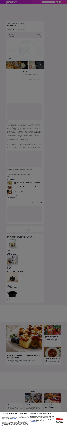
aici (2, 425)
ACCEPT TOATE (60, 418)
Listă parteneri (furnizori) (34, 421)
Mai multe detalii (13, 418)
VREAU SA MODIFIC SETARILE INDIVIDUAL (59, 422)
